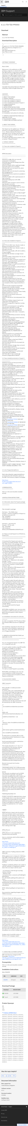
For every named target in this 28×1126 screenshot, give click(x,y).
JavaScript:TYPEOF (12, 419)
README (6, 979)
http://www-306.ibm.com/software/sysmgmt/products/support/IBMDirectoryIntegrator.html (14, 957)
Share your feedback (22, 1124)
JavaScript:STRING (12, 425)
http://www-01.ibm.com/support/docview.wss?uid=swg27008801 (11, 481)
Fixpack (6, 997)
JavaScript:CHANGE (12, 422)
